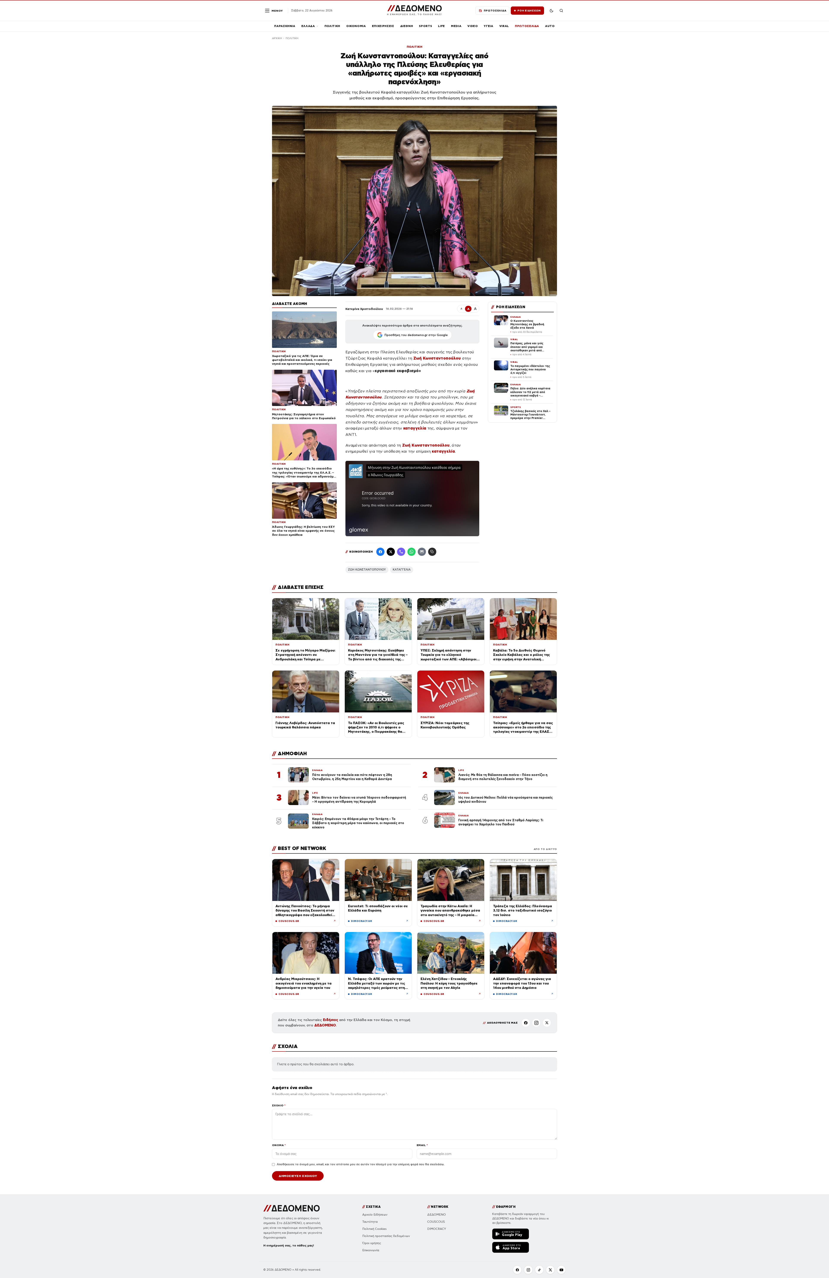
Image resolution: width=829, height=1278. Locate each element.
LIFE (441, 26)
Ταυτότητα (370, 1221)
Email (422, 1145)
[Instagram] (536, 1022)
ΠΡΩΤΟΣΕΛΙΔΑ (527, 26)
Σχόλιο (279, 1105)
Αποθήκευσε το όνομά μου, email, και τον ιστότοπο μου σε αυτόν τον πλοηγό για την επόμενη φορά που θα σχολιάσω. (360, 1164)
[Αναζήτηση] (561, 10)
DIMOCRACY (436, 1228)
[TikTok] (539, 1269)
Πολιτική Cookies (374, 1228)
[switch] (551, 10)
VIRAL (504, 26)
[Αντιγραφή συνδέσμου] (432, 552)
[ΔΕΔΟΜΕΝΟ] (291, 1208)
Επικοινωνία (370, 1250)
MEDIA (456, 26)
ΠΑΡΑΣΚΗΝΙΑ (284, 26)
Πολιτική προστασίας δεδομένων (386, 1236)
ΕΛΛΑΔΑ (308, 26)
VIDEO (472, 26)
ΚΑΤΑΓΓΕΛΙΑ (402, 569)
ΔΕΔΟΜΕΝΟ (325, 1025)
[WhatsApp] (411, 552)
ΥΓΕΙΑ (488, 26)
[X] (547, 1022)
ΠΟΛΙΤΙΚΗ (332, 26)
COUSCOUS (436, 1221)
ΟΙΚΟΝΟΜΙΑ (356, 26)
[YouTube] (561, 1269)
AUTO (550, 26)
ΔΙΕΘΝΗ (406, 26)
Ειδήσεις (330, 1020)
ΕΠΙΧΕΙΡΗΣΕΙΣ (383, 26)
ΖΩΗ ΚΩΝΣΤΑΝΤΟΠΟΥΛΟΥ (367, 569)
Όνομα (279, 1145)
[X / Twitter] (391, 552)
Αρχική (277, 38)
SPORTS (425, 26)
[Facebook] (380, 552)
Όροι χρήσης (371, 1243)
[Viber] (401, 552)
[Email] (422, 552)
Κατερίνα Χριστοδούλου (364, 309)
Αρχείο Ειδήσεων (375, 1214)
